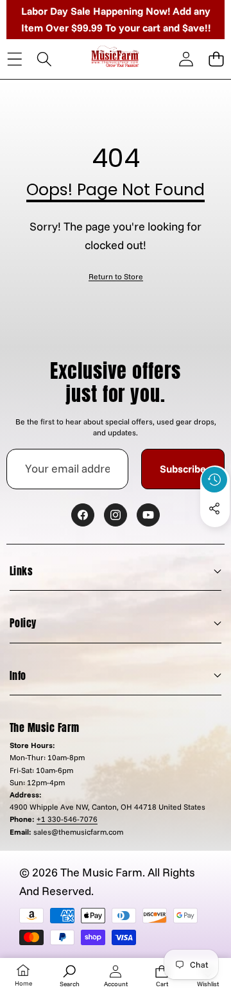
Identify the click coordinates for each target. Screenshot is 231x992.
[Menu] (14, 59)
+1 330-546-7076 (67, 819)
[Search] (44, 59)
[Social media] (214, 508)
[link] (116, 276)
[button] (215, 59)
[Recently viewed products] (214, 479)
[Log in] (185, 59)
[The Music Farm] (115, 58)
